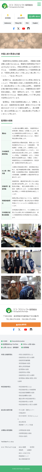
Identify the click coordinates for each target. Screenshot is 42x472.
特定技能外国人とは (25, 387)
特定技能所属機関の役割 (26, 392)
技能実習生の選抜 (24, 372)
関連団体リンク (24, 456)
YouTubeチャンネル (7, 442)
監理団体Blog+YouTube (10, 344)
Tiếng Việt (18, 23)
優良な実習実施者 (24, 366)
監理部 (32, 447)
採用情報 (8, 18)
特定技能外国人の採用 (26, 401)
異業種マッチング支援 (26, 425)
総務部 (29, 450)
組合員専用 (21, 18)
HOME (5, 341)
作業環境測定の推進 (25, 433)
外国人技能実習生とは (26, 354)
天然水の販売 (23, 436)
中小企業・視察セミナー (26, 410)
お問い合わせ (36, 16)
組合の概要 (22, 447)
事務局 (21, 450)
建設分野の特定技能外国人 (27, 398)
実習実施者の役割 (24, 363)
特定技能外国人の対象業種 (27, 390)
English (35, 23)
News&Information (18, 341)
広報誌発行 (22, 413)
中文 (27, 23)
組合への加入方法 (24, 453)
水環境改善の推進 (24, 430)
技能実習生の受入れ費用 (26, 375)
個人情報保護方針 (24, 459)
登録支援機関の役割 (25, 395)
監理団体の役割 (24, 369)
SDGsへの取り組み (29, 344)
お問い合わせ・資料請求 (11, 347)
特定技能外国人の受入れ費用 (28, 404)
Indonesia (7, 23)
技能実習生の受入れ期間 (26, 357)
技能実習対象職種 (24, 360)
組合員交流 (22, 422)
